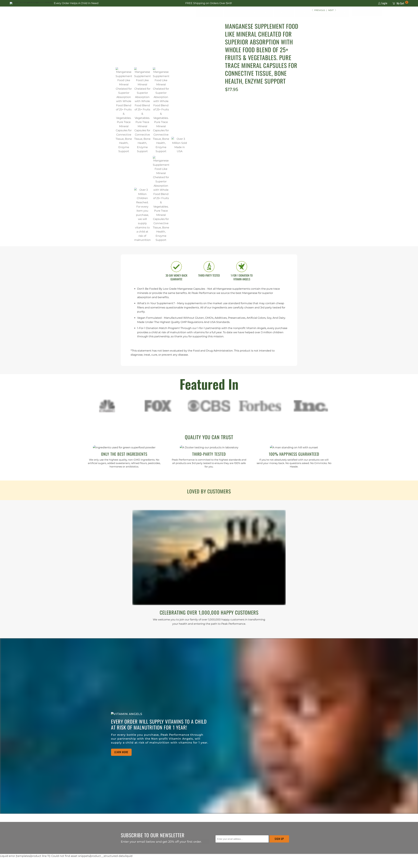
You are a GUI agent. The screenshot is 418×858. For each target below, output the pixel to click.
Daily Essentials (262, 12)
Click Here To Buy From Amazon (264, 112)
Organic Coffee (284, 12)
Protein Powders (306, 12)
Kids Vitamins (327, 12)
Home (200, 12)
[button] (378, 12)
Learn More (121, 752)
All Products (214, 12)
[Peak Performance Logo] (35, 12)
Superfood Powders (237, 12)
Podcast (343, 12)
